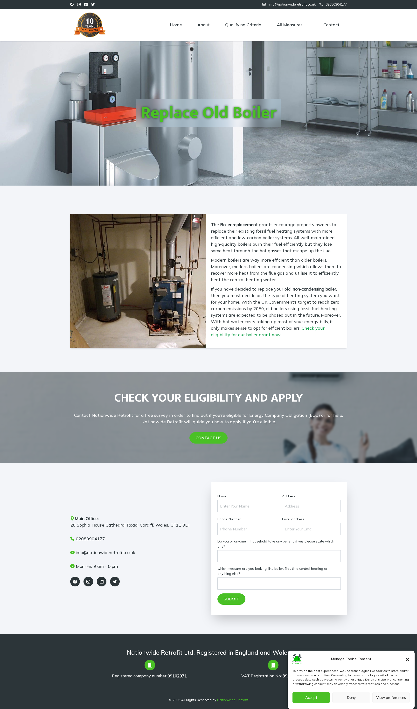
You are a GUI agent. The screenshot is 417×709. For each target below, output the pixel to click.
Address (288, 496)
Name (222, 496)
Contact (331, 25)
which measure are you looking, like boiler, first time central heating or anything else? (272, 571)
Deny (351, 697)
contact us (208, 437)
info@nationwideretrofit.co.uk (292, 4)
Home (176, 25)
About (203, 25)
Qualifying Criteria (243, 25)
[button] (407, 659)
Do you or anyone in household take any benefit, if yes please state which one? (275, 544)
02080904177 (336, 4)
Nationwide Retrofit (232, 700)
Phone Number (229, 519)
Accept (311, 697)
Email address (293, 519)
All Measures (290, 25)
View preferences (391, 697)
